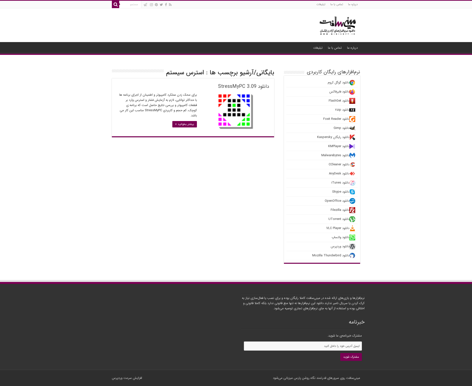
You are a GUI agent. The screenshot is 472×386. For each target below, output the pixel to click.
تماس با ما (336, 4)
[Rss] (170, 5)
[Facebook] (165, 5)
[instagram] (151, 5)
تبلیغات (320, 4)
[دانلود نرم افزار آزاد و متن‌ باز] (337, 24)
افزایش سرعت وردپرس (127, 378)
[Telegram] (145, 5)
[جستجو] (115, 4)
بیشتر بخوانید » (184, 124)
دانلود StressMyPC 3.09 (243, 86)
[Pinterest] (156, 5)
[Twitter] (161, 5)
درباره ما (353, 4)
